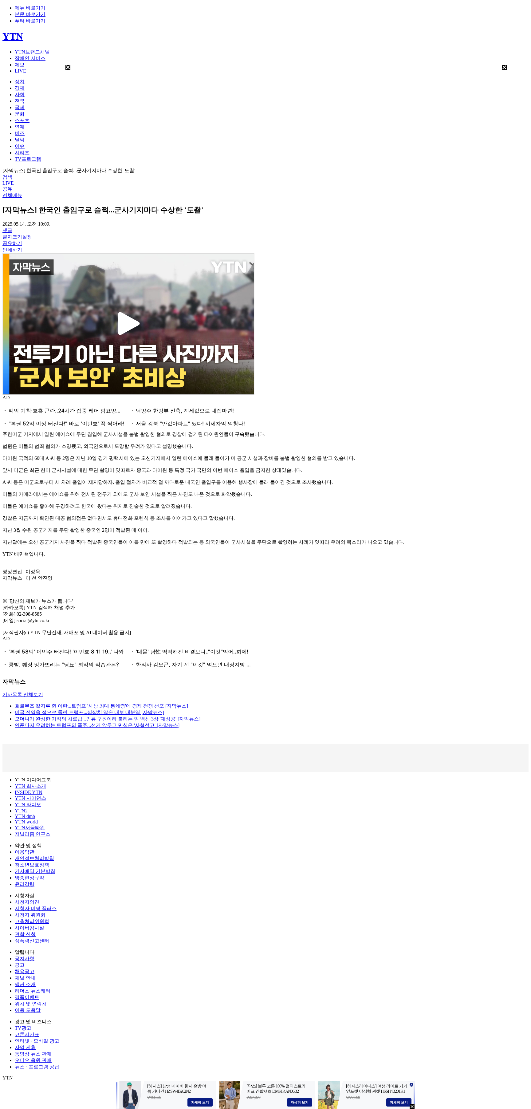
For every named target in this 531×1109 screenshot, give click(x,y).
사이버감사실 (29, 927)
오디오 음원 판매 (33, 1060)
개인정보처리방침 (34, 858)
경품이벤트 (27, 997)
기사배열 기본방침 (35, 871)
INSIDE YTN (28, 792)
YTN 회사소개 (30, 786)
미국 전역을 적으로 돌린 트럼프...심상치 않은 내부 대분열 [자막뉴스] (89, 712)
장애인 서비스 (30, 58)
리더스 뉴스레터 (32, 990)
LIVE (20, 70)
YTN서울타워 (30, 827)
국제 (20, 107)
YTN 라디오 (28, 804)
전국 (20, 101)
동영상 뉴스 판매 (33, 1053)
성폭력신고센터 (32, 940)
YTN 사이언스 (30, 798)
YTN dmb (25, 816)
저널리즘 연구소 (32, 834)
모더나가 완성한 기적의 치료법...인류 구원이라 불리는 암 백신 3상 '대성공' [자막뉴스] (107, 718)
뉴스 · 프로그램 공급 (37, 1066)
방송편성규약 (29, 877)
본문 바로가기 (30, 14)
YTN (12, 36)
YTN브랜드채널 (32, 51)
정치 (20, 81)
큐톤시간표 (27, 1034)
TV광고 (23, 1028)
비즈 (20, 133)
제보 (20, 64)
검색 (7, 177)
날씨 (20, 139)
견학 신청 (25, 934)
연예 (20, 126)
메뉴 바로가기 (30, 7)
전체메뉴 (12, 195)
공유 (7, 188)
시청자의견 (27, 902)
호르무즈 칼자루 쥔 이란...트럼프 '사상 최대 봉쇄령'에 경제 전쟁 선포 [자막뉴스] (101, 705)
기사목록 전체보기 (22, 694)
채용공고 (24, 971)
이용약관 (24, 851)
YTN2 (21, 810)
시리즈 (22, 152)
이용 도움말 (28, 1010)
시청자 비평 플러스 (36, 908)
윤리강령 (24, 884)
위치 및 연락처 (31, 1003)
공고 (20, 965)
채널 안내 (25, 978)
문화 (20, 113)
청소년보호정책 (32, 864)
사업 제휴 (25, 1047)
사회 (20, 94)
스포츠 (22, 120)
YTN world (26, 821)
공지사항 (24, 958)
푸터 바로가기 (30, 20)
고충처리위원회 (32, 921)
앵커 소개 (25, 984)
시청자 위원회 (30, 915)
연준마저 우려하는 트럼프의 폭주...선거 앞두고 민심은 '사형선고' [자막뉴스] (97, 725)
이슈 (20, 146)
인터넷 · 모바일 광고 (37, 1041)
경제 (20, 88)
